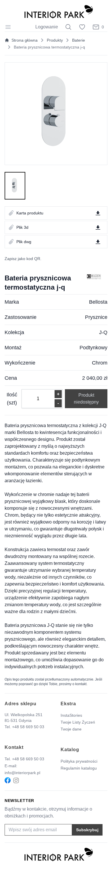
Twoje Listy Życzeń (78, 722)
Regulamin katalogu (79, 768)
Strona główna (24, 40)
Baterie (78, 40)
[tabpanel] (56, 113)
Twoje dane (71, 729)
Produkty (55, 40)
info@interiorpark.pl (22, 772)
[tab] (15, 185)
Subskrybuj (87, 830)
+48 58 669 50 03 (28, 726)
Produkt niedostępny (86, 398)
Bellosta (98, 302)
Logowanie (46, 26)
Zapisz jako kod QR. (23, 258)
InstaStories (71, 715)
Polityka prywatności (79, 761)
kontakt (80, 684)
